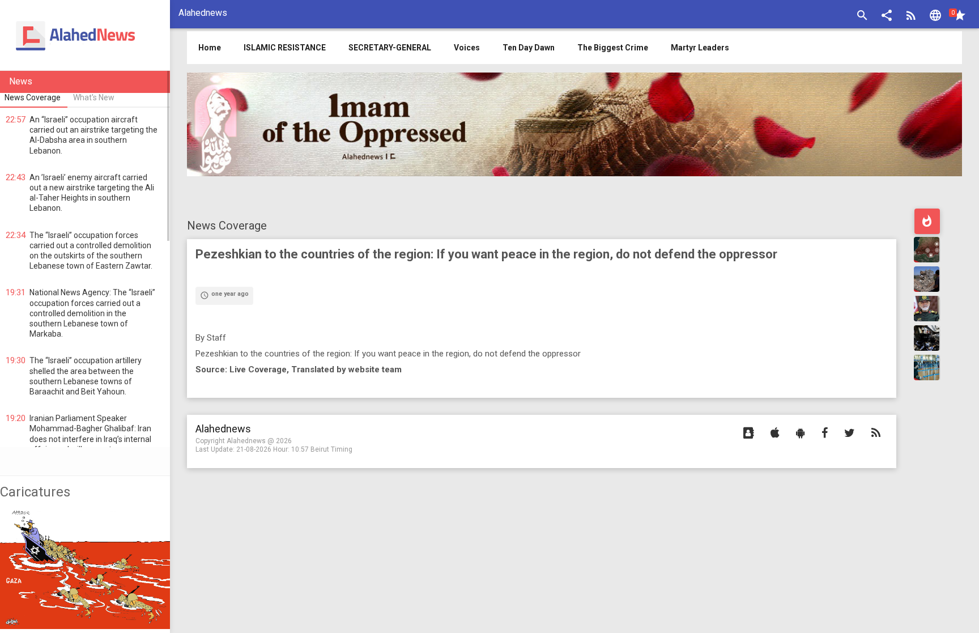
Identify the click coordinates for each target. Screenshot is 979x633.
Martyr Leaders (700, 47)
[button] (886, 17)
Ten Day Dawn (529, 47)
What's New (93, 97)
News (20, 81)
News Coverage (227, 225)
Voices (467, 47)
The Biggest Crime (612, 47)
